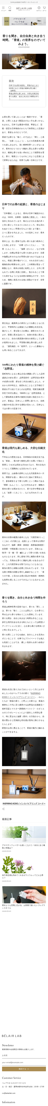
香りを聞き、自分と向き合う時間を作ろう (24, 98)
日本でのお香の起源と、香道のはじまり (24, 85)
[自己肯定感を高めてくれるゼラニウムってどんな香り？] (24, 864)
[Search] (10, 8)
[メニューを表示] (3, 8)
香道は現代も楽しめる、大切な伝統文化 (24, 94)
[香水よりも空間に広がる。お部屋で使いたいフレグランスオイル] (24, 894)
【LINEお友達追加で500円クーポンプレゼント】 (24, 2)
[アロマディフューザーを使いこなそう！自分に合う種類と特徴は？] (24, 834)
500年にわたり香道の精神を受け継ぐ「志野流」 (23, 89)
